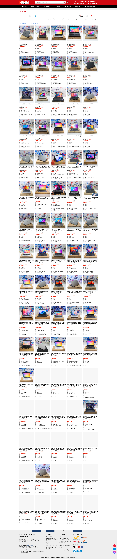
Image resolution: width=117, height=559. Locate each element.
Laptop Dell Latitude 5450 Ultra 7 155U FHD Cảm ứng (41, 292)
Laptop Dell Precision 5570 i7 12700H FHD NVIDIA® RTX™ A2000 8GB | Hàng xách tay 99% (74, 292)
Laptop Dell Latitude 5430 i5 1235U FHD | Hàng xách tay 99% (90, 292)
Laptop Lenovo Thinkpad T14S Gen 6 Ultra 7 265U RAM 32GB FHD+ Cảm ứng (42, 417)
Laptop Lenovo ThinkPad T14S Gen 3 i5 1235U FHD (42, 449)
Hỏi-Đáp (47, 543)
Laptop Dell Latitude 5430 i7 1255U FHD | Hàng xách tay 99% (58, 292)
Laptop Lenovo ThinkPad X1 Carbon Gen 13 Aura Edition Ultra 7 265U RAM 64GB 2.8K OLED (26, 512)
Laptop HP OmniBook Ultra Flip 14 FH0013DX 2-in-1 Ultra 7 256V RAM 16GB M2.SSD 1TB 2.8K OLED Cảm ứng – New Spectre (42, 512)
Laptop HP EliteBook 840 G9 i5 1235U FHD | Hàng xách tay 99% (73, 481)
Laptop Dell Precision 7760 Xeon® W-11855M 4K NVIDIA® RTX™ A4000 (42, 167)
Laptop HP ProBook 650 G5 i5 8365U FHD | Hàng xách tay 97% (58, 42)
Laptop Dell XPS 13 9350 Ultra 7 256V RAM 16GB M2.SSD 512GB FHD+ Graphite (74, 73)
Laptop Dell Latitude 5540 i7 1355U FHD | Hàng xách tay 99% (58, 261)
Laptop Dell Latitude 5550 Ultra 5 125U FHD (41, 136)
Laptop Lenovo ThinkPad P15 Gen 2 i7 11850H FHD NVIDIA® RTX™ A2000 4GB (58, 136)
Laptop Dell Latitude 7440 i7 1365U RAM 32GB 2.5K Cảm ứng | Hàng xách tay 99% (42, 230)
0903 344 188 (83, 1)
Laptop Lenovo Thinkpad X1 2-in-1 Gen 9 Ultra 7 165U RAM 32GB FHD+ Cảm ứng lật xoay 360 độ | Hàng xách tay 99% (58, 167)
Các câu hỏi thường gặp (64, 543)
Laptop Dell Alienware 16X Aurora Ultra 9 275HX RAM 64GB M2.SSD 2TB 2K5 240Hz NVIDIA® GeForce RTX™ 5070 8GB (26, 104)
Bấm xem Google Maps (23, 541)
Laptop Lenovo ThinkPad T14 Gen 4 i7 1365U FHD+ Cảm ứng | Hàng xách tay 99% (90, 261)
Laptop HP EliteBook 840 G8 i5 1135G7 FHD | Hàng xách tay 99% (25, 230)
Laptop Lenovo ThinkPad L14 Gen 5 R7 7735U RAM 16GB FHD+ (26, 481)
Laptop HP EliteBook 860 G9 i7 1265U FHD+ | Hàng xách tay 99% (26, 261)
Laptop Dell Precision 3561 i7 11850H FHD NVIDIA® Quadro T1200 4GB (74, 449)
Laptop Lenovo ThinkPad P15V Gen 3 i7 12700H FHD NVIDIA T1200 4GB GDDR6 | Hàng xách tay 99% (58, 481)
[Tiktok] (74, 547)
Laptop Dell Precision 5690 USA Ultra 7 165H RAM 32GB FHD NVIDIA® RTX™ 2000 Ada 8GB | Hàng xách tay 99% (58, 104)
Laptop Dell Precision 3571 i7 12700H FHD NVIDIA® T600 (26, 198)
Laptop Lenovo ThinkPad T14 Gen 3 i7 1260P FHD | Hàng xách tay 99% (90, 323)
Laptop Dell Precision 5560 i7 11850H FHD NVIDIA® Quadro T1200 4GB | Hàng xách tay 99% (74, 136)
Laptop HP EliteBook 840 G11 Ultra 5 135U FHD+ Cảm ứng (26, 292)
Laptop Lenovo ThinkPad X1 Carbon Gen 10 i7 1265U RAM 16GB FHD (58, 385)
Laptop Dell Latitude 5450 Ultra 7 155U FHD (89, 104)
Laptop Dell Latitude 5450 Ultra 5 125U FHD (89, 136)
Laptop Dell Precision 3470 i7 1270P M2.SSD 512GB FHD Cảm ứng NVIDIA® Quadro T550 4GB (26, 136)
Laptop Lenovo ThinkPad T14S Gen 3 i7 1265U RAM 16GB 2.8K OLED (74, 385)
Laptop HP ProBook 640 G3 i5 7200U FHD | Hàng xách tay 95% (26, 42)
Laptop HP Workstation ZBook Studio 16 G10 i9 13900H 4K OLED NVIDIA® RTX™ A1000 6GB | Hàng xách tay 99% (26, 323)
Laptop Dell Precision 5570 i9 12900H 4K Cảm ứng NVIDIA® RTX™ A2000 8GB (42, 481)
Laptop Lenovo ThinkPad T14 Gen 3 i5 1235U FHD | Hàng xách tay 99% (90, 354)
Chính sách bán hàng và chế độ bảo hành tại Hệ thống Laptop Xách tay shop (65, 550)
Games (47, 542)
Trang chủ (20, 8)
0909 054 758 (77, 531)
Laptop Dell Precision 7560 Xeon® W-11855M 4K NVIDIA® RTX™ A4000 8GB (74, 167)
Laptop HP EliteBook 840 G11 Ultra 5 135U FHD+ (58, 354)
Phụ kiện (58, 6)
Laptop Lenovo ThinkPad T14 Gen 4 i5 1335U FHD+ (42, 261)
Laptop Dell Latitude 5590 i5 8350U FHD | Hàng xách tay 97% (74, 42)
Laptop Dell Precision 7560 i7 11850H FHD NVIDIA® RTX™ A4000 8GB (90, 198)
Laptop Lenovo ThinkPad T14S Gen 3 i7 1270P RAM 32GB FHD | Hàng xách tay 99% (42, 323)
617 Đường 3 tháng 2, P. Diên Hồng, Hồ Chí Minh (86, 3)
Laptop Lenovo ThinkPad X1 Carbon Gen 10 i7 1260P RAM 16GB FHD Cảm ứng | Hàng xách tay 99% (74, 104)
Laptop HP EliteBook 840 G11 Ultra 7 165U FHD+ (26, 385)
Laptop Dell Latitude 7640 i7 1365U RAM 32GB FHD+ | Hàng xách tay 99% (58, 230)
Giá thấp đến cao (24, 23)
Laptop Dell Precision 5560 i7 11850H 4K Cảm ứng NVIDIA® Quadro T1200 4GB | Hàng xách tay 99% (90, 230)
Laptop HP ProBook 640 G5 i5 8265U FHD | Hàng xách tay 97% (26, 73)
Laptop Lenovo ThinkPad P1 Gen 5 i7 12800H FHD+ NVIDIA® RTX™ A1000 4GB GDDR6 (42, 385)
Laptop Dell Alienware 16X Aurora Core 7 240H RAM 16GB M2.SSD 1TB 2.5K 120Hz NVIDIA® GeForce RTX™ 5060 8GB (90, 417)
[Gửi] (64, 2)
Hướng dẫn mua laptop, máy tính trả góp (64, 547)
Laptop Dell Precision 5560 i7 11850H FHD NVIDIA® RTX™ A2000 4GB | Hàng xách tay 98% (26, 167)
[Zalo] (76, 547)
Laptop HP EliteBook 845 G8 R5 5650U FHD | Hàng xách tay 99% (57, 73)
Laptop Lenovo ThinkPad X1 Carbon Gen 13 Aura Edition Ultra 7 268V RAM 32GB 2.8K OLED (90, 481)
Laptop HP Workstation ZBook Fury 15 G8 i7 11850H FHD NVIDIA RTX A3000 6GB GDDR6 (42, 198)
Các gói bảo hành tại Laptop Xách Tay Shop (51, 546)
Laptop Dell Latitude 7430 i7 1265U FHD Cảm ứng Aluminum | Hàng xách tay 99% (58, 323)
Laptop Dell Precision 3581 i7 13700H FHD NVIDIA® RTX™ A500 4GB (90, 512)
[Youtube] (79, 547)
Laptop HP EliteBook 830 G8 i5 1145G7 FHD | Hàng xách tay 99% (41, 104)
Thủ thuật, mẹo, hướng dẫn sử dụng (52, 540)
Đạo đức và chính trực (64, 538)
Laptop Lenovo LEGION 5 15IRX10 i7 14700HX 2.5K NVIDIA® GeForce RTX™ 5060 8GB (58, 198)
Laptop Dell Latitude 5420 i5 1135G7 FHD (90, 42)
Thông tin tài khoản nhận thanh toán (51, 548)
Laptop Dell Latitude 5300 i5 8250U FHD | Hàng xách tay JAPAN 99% (42, 42)
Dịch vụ (78, 6)
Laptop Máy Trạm (35, 6)
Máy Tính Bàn (47, 6)
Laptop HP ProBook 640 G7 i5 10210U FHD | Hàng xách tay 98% (90, 167)
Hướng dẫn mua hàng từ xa (65, 545)
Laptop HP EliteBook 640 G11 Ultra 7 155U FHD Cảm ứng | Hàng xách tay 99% (74, 323)
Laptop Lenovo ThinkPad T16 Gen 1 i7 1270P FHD (90, 73)
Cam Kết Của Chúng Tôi (64, 539)
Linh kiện (69, 6)
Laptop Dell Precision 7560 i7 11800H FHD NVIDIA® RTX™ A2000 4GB (74, 512)
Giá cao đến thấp (35, 23)
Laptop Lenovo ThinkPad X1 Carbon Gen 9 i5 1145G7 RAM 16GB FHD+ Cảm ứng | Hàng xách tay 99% (74, 354)
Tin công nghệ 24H (91, 6)
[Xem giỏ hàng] (67, 2)
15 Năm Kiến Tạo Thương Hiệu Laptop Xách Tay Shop (65, 542)
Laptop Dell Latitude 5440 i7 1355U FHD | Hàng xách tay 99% (74, 198)
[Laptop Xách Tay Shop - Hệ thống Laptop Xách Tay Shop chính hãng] (24, 2)
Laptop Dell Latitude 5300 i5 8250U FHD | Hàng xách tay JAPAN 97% (58, 449)
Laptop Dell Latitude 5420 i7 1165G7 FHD (90, 449)
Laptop (25, 6)
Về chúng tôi (62, 536)
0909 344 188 (92, 1)
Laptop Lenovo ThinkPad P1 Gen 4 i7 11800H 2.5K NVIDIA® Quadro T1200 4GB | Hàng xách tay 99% (58, 512)
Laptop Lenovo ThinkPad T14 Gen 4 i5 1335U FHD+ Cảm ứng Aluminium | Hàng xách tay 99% (26, 449)
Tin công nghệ (49, 536)
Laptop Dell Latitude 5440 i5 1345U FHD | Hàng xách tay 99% (42, 354)
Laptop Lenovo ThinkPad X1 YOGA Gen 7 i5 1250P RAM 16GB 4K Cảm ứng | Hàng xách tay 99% (74, 417)
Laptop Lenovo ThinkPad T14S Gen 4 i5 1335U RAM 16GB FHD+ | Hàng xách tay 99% (74, 261)
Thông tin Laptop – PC (50, 538)
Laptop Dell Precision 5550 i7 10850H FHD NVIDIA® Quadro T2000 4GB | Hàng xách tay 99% (74, 230)
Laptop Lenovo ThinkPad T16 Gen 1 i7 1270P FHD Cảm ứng (26, 417)
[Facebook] (82, 547)
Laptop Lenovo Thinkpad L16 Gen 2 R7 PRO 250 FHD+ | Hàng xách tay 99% (26, 354)
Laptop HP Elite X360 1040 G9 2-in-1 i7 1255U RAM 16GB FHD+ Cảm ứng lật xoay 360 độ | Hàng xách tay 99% (58, 417)
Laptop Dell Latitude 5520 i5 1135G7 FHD (42, 73)
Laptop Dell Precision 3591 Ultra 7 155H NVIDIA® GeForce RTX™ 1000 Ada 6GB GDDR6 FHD (90, 385)
